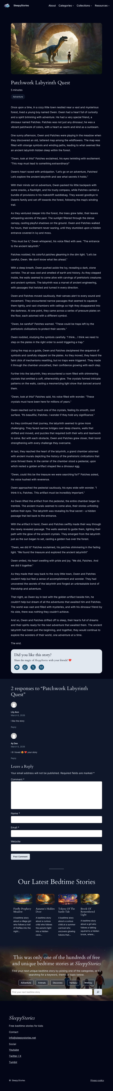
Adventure (18, 96)
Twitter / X (15, 1056)
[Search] (98, 992)
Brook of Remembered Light (88, 911)
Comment (17, 779)
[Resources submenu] (109, 5)
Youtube (14, 1049)
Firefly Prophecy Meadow (22, 910)
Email (15, 827)
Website (15, 841)
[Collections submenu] (91, 5)
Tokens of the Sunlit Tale (66, 910)
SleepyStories (21, 5)
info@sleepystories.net (22, 1037)
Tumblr (13, 1062)
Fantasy (73, 982)
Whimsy (88, 982)
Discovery (58, 982)
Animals (42, 982)
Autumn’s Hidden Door (45, 910)
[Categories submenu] (73, 5)
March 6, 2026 (18, 715)
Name (15, 813)
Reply (13, 727)
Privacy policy (97, 1080)
